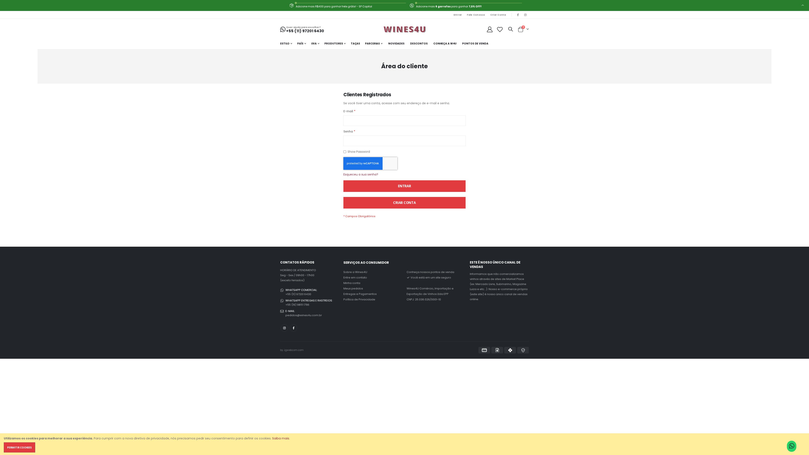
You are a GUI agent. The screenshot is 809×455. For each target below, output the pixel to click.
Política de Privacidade (359, 299)
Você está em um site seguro (430, 278)
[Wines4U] (404, 29)
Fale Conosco (476, 14)
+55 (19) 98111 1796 (297, 305)
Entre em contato (355, 278)
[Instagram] (525, 15)
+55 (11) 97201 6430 (298, 294)
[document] (405, 444)
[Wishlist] (500, 29)
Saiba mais (280, 438)
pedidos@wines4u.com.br (303, 315)
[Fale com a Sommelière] (791, 447)
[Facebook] (518, 15)
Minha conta (351, 283)
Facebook (293, 328)
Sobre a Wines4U (355, 272)
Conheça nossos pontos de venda (430, 272)
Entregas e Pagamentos (360, 294)
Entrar (458, 14)
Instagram (284, 328)
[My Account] (489, 29)
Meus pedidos (353, 288)
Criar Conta (498, 14)
